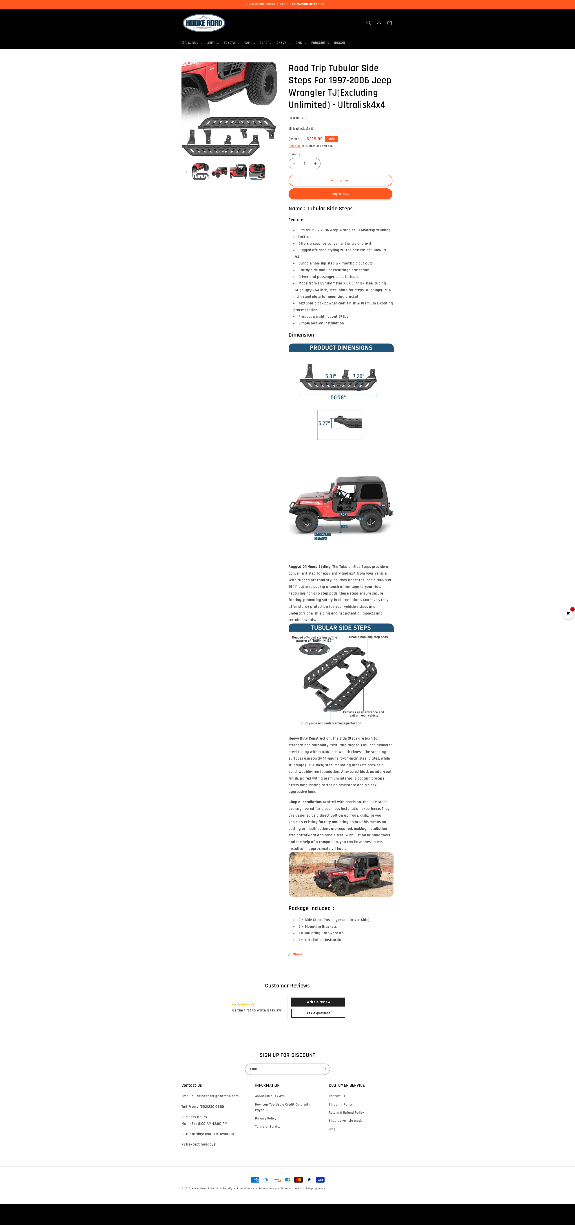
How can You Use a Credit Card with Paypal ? (282, 1107)
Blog (332, 1129)
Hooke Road (199, 1188)
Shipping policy (315, 1188)
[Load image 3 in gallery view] (238, 172)
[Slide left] (186, 172)
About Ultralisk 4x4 (270, 1096)
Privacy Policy (265, 1118)
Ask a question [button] (318, 1013)
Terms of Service (268, 1126)
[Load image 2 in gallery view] (219, 172)
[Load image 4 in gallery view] (257, 172)
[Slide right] (272, 172)
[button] (192, 43)
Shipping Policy (341, 1104)
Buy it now (341, 194)
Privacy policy (267, 1188)
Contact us (337, 1096)
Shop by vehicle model (346, 1121)
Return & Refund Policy (346, 1112)
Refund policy (245, 1188)
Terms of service (291, 1188)
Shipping (295, 146)
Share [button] (297, 954)
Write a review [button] (318, 1002)
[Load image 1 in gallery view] (200, 172)
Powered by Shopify (220, 1188)
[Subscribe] (324, 1069)
